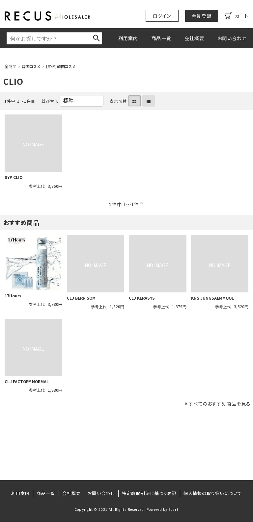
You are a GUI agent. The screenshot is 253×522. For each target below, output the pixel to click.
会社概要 (194, 38)
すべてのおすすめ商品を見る (220, 403)
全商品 (10, 66)
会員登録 (201, 15)
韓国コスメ (31, 66)
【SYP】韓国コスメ (61, 66)
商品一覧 (161, 38)
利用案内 (128, 38)
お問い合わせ (231, 38)
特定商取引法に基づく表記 (149, 493)
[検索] (96, 38)
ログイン (162, 15)
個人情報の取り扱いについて (212, 493)
